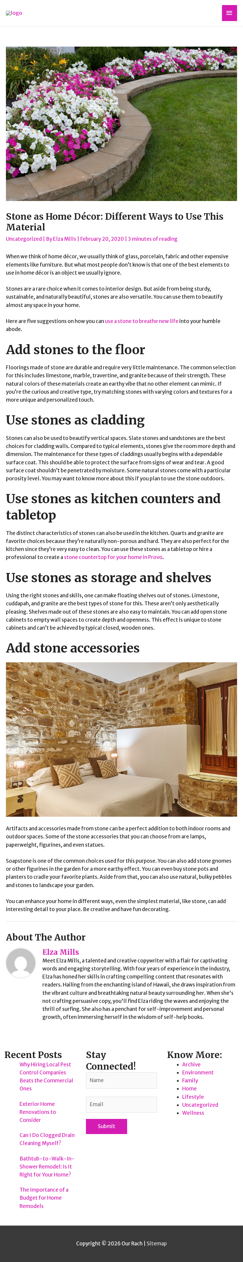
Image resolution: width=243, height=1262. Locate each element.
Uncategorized (24, 239)
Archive (191, 1064)
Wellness (193, 1113)
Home (189, 1088)
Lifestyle (193, 1097)
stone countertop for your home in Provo (113, 557)
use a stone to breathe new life (141, 321)
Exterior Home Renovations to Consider (38, 1112)
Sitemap (157, 1243)
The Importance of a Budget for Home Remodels (44, 1198)
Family (190, 1080)
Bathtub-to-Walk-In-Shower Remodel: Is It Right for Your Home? (47, 1166)
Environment (198, 1072)
